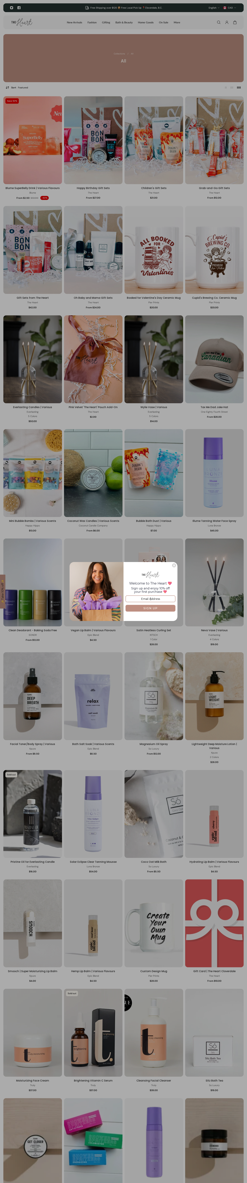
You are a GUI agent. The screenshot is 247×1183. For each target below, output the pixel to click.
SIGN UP (150, 608)
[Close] (174, 565)
